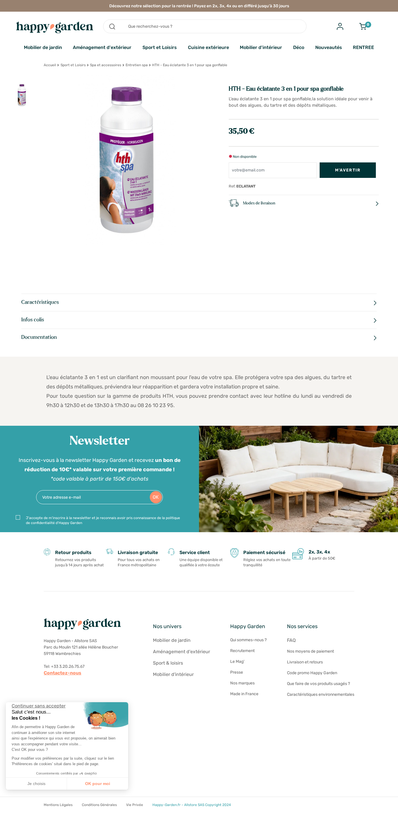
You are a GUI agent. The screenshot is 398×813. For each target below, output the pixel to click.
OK (156, 497)
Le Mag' (237, 661)
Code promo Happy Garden (312, 672)
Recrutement (242, 650)
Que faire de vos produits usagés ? (318, 683)
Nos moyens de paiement (310, 651)
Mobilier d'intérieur (261, 47)
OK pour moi (97, 783)
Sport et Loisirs (159, 47)
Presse (236, 672)
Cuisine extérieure (208, 47)
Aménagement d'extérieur (102, 47)
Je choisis (36, 783)
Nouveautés (328, 47)
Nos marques (242, 683)
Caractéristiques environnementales (320, 694)
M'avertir (347, 170)
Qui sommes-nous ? (248, 639)
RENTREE (363, 47)
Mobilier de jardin (43, 47)
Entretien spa (137, 65)
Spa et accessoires (105, 65)
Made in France (244, 693)
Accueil (50, 65)
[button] (8, 806)
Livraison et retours (305, 662)
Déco (298, 47)
